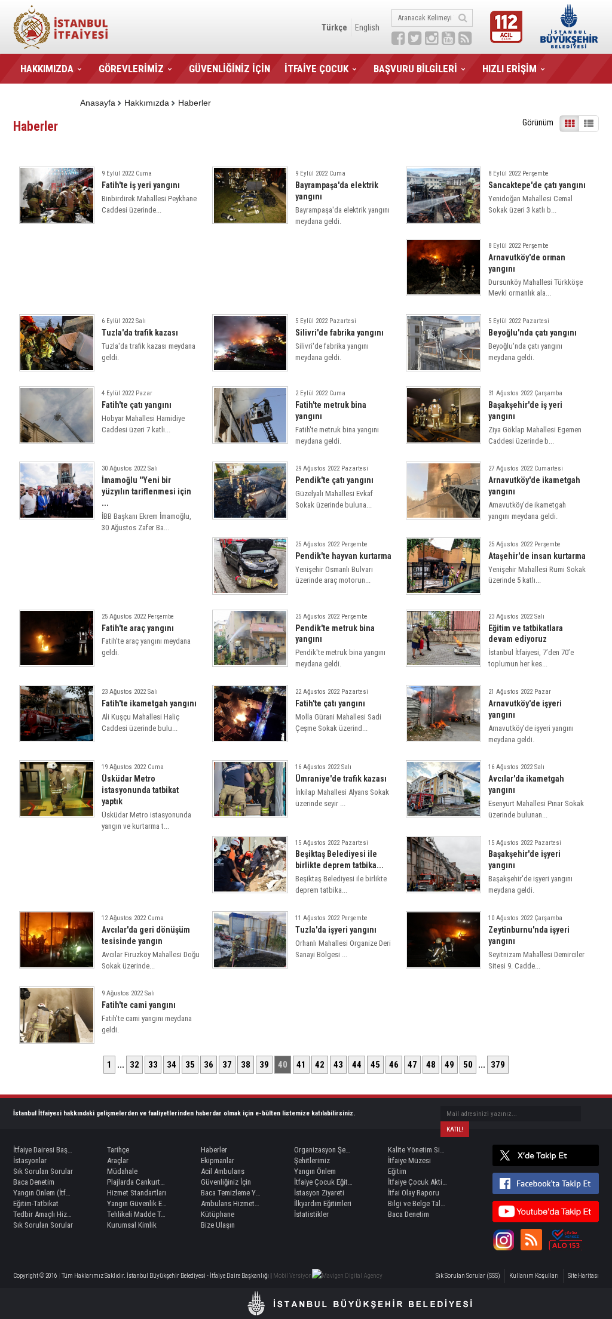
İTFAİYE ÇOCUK (316, 69)
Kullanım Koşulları (534, 1276)
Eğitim (397, 1171)
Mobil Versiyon (292, 1276)
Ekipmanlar (217, 1160)
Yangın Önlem (315, 1171)
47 (412, 1064)
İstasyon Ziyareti (319, 1192)
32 (134, 1064)
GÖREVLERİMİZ (131, 69)
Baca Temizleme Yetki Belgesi (231, 1192)
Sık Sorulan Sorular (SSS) (468, 1276)
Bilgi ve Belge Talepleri (418, 1203)
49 (449, 1064)
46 (394, 1064)
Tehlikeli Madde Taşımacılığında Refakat (137, 1214)
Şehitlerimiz (312, 1160)
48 (431, 1064)
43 (338, 1064)
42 (320, 1064)
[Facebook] (545, 1183)
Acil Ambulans (222, 1171)
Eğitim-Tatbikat (36, 1203)
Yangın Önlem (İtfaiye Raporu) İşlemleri (43, 1192)
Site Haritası (583, 1276)
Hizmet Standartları (136, 1192)
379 (498, 1064)
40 (282, 1064)
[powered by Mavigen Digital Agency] (347, 1276)
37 (227, 1064)
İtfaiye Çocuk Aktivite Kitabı (418, 1181)
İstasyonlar (30, 1160)
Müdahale (122, 1171)
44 (357, 1064)
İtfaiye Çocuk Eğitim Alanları (324, 1181)
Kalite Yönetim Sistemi (418, 1149)
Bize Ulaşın (218, 1224)
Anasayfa (97, 102)
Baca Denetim (33, 1181)
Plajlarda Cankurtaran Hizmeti (137, 1181)
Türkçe (334, 27)
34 (171, 1064)
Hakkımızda (146, 102)
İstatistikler (311, 1214)
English (367, 27)
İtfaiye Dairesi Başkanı (43, 1149)
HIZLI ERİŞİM (509, 69)
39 (264, 1064)
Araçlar (117, 1160)
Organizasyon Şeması (324, 1149)
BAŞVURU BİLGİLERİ (415, 69)
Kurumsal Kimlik (132, 1224)
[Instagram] (503, 1239)
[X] (545, 1155)
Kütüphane (217, 1214)
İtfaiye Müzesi (409, 1160)
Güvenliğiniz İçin (226, 1181)
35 (190, 1064)
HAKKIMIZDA (47, 69)
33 (153, 1064)
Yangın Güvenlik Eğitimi (137, 1203)
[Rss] (531, 1239)
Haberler (194, 102)
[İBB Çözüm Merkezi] (565, 1239)
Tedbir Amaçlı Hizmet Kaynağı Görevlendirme (43, 1214)
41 (301, 1064)
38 (245, 1064)
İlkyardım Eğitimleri (322, 1203)
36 (208, 1064)
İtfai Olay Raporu (413, 1192)
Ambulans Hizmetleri (231, 1203)
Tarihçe (118, 1149)
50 (468, 1064)
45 (375, 1064)
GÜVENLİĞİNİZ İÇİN (229, 69)
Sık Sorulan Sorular (43, 1171)
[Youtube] (545, 1211)
